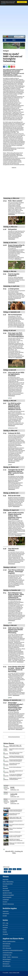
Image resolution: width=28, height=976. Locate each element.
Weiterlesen (12, 214)
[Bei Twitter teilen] (7, 67)
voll (9, 871)
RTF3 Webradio (6, 943)
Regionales (5, 879)
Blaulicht (5, 886)
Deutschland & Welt (8, 884)
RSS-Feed (5, 925)
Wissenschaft (6, 890)
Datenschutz (6, 913)
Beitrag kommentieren (14, 736)
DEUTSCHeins (6, 946)
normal (19, 869)
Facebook (5, 927)
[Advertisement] (14, 19)
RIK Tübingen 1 (6, 961)
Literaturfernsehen (7, 952)
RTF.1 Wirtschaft (7, 948)
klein (14, 869)
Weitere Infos (3, 3)
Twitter (5, 929)
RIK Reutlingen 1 (7, 959)
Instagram (5, 934)
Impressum (5, 911)
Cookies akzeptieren (22, 2)
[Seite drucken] (14, 67)
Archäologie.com (7, 955)
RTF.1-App (5, 923)
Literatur (5, 901)
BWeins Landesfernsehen (9, 941)
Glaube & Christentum (8, 904)
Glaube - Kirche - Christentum (10, 957)
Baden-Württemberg (8, 881)
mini (10, 869)
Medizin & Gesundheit (8, 895)
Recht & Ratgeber (7, 897)
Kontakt (5, 915)
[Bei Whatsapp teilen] (9, 67)
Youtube (5, 932)
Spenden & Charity (7, 893)
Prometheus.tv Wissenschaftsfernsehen (13, 950)
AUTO (6, 869)
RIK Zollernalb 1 (7, 966)
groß (6, 871)
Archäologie (6, 899)
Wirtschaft (5, 888)
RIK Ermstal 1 (6, 963)
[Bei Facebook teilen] (4, 67)
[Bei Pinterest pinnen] (12, 67)
